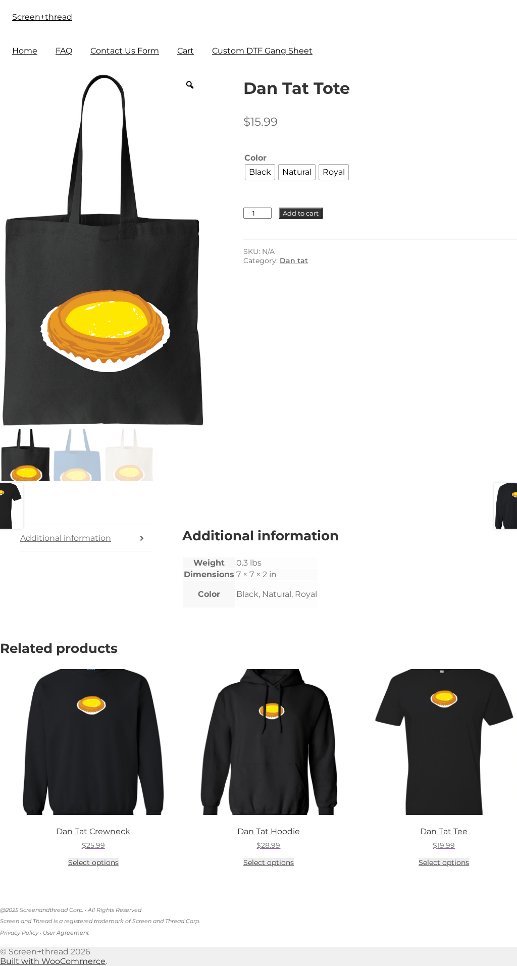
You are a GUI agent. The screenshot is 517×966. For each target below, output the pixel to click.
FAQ (64, 51)
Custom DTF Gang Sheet (262, 51)
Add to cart (301, 213)
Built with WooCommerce (53, 961)
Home (24, 51)
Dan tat (294, 260)
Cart (185, 51)
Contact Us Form (124, 51)
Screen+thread (42, 17)
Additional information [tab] (65, 538)
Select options (93, 862)
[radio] (260, 172)
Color (255, 158)
